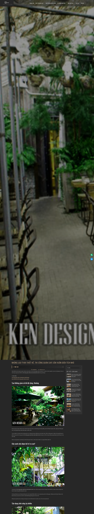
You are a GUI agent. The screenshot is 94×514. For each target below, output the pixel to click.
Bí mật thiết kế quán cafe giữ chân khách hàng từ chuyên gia (76, 400)
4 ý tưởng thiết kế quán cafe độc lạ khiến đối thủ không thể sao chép (76, 395)
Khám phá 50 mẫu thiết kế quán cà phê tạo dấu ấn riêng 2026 (76, 375)
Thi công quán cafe (61, 3)
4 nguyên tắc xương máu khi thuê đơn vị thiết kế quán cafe (76, 390)
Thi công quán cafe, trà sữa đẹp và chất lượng (20, 377)
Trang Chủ (32, 3)
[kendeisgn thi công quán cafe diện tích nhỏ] (38, 466)
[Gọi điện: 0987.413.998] (91, 255)
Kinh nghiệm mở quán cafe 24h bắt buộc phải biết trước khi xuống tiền (76, 409)
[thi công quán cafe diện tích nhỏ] (38, 406)
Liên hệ (82, 3)
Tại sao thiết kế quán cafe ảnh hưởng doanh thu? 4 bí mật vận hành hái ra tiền (76, 405)
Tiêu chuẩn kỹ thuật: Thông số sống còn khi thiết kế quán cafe (76, 385)
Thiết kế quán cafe (39, 3)
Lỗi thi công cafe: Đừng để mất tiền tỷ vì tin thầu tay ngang (76, 380)
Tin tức (77, 3)
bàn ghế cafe (71, 3)
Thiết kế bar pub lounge (51, 3)
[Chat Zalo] (91, 259)
